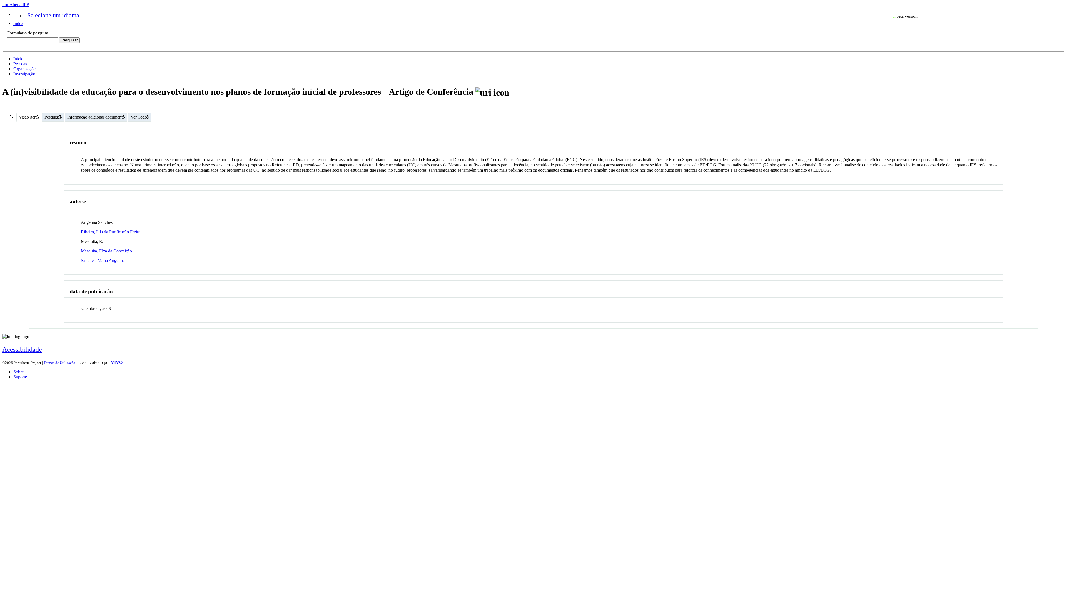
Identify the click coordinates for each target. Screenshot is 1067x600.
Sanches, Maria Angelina (103, 260)
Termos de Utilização (59, 363)
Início (18, 58)
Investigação (24, 73)
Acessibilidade (22, 349)
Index (18, 23)
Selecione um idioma (53, 15)
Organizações (25, 68)
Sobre (18, 371)
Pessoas (20, 63)
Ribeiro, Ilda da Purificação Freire (110, 231)
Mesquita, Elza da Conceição (106, 251)
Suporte (20, 376)
